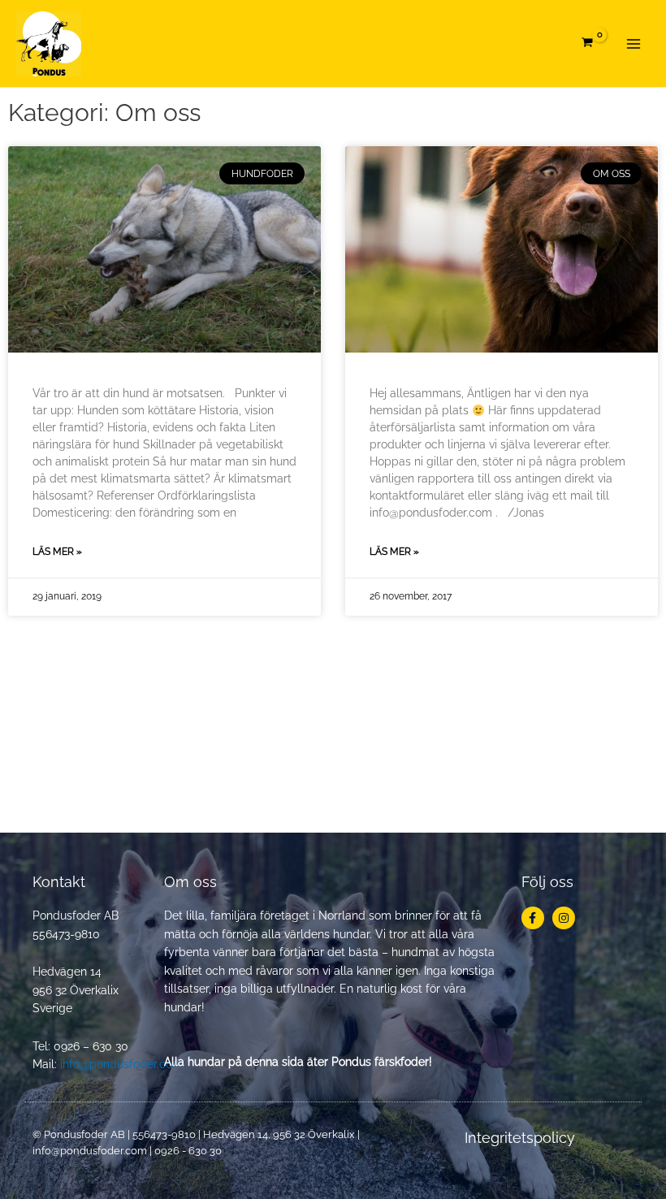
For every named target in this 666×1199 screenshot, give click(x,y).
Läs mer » (57, 551)
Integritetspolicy (520, 1137)
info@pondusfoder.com (121, 1064)
